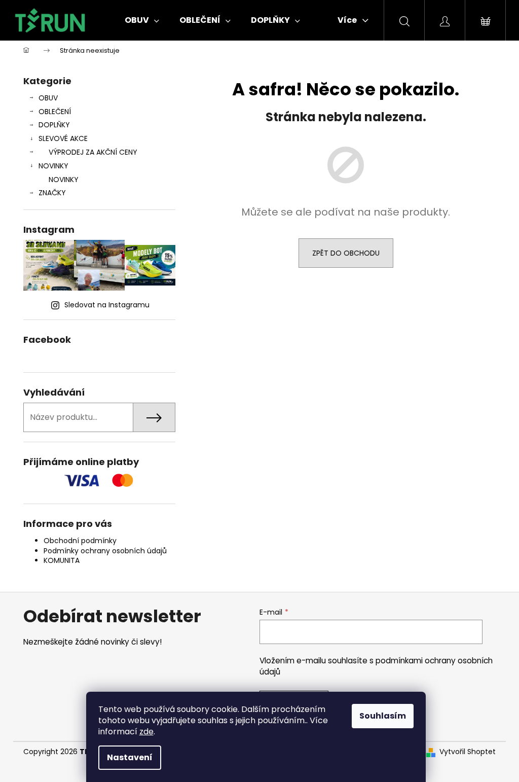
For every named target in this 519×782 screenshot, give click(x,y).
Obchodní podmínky (80, 541)
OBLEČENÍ (55, 111)
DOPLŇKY (54, 125)
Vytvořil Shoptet (467, 752)
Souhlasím (382, 716)
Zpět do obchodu (346, 253)
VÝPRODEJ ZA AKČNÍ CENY (93, 152)
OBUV (48, 98)
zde (146, 731)
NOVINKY (53, 166)
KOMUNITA (62, 560)
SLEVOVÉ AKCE (63, 138)
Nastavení (130, 757)
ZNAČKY (52, 193)
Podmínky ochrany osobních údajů (105, 551)
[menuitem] (142, 20)
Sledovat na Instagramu (107, 305)
